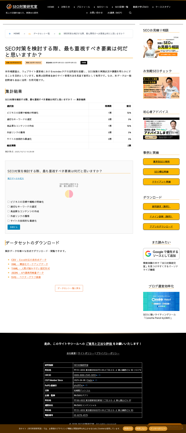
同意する (128, 428)
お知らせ (65, 6)
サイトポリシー (86, 353)
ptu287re (78, 385)
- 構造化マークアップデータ (29, 264)
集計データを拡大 (16, 178)
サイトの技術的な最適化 (23, 220)
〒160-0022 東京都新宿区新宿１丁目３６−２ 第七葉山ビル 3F (102, 400)
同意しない (141, 428)
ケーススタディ (163, 6)
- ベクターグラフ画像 (26, 277)
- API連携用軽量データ (27, 272)
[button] (130, 13)
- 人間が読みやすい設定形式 (30, 268)
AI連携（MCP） (115, 12)
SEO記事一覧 (121, 6)
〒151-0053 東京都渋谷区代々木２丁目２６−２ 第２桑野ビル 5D (103, 410)
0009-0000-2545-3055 (85, 375)
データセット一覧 (42, 33)
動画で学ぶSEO (141, 6)
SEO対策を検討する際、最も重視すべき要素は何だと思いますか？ (94, 33)
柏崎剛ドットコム (82, 390)
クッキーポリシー (158, 428)
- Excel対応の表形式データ (28, 259)
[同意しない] (182, 428)
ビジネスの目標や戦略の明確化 (27, 201)
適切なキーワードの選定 (23, 206)
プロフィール (83, 6)
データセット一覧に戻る (69, 288)
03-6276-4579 (81, 415)
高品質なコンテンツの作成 (24, 211)
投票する (14, 227)
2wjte (89, 380)
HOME (51, 6)
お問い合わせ (96, 12)
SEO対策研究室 (81, 365)
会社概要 (71, 353)
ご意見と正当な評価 (99, 344)
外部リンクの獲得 (19, 216)
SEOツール (102, 6)
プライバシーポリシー (107, 353)
